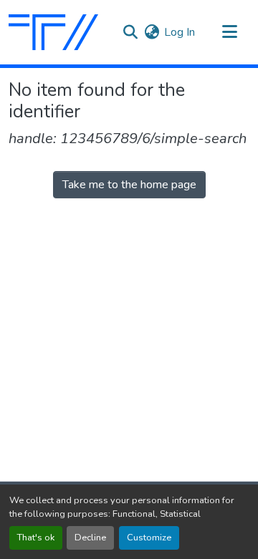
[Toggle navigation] (229, 32)
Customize (149, 537)
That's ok (35, 537)
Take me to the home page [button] (129, 185)
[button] (53, 32)
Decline (90, 537)
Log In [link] (179, 32)
